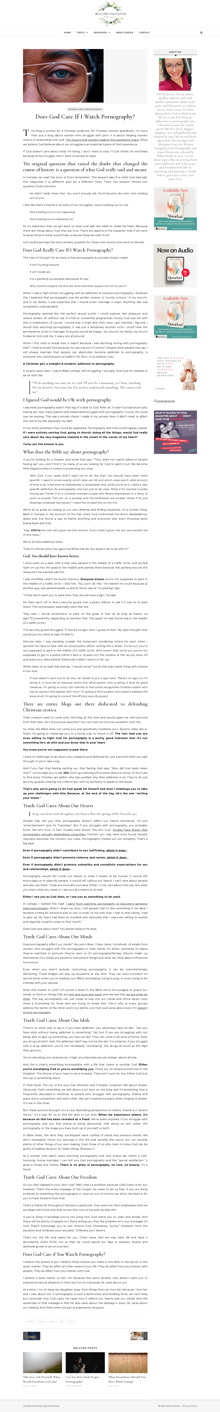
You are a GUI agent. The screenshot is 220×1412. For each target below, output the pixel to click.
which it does (116, 850)
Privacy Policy (190, 1406)
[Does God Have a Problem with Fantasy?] (30, 1336)
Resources (100, 32)
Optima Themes (51, 1406)
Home (67, 32)
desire (42, 1321)
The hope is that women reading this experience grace (102, 139)
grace (52, 1321)
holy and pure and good (85, 994)
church (30, 1321)
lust (61, 1321)
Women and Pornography (85, 109)
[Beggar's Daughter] (110, 15)
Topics (81, 32)
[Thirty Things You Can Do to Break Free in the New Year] (140, 1336)
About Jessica (124, 32)
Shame (71, 1321)
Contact (144, 32)
